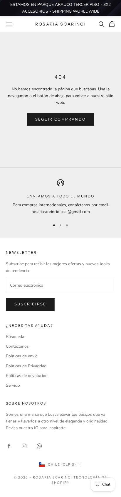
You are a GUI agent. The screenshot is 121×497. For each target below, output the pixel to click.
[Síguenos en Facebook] (9, 446)
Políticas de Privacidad (26, 366)
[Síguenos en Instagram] (24, 446)
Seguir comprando (60, 119)
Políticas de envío (22, 356)
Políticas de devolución (27, 375)
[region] (60, 197)
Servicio (13, 385)
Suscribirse (30, 304)
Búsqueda (15, 336)
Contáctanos (17, 346)
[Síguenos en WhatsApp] (39, 446)
